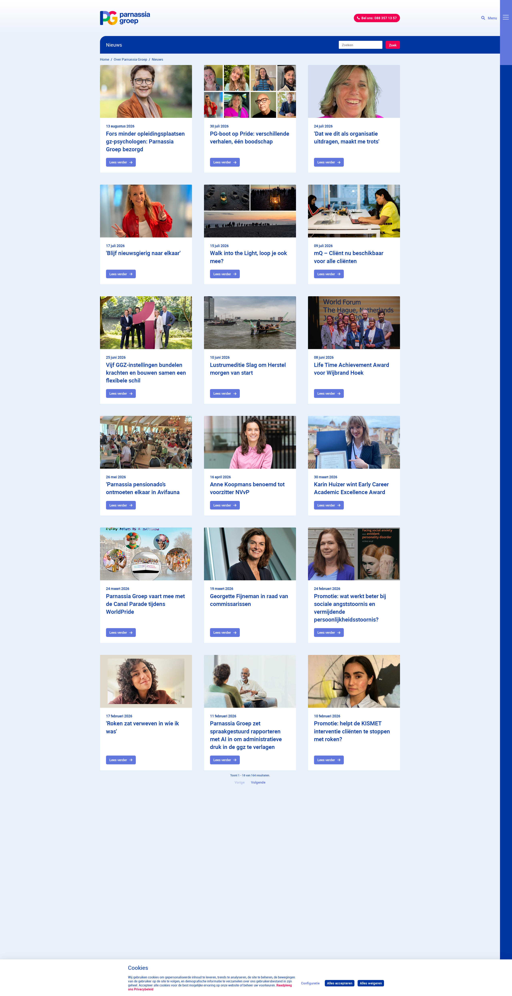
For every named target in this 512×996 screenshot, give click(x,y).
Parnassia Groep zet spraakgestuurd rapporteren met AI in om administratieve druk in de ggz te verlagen (246, 735)
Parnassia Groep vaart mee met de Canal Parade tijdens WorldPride (145, 603)
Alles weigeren (371, 983)
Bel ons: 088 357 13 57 (379, 18)
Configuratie (310, 983)
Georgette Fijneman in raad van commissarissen (249, 600)
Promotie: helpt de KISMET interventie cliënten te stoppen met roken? (352, 731)
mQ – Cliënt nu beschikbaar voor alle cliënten (348, 256)
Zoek (393, 45)
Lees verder (118, 162)
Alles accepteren (339, 983)
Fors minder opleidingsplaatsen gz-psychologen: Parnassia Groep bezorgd (145, 141)
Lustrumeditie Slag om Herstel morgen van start (248, 368)
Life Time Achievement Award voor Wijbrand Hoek (351, 368)
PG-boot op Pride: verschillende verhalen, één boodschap (249, 137)
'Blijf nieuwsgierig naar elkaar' (143, 253)
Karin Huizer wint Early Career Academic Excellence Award (351, 488)
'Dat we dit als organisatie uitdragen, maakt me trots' (346, 137)
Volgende (258, 782)
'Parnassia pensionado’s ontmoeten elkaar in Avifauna (143, 488)
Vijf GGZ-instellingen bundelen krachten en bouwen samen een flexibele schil (146, 372)
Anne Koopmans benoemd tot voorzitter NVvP (247, 488)
